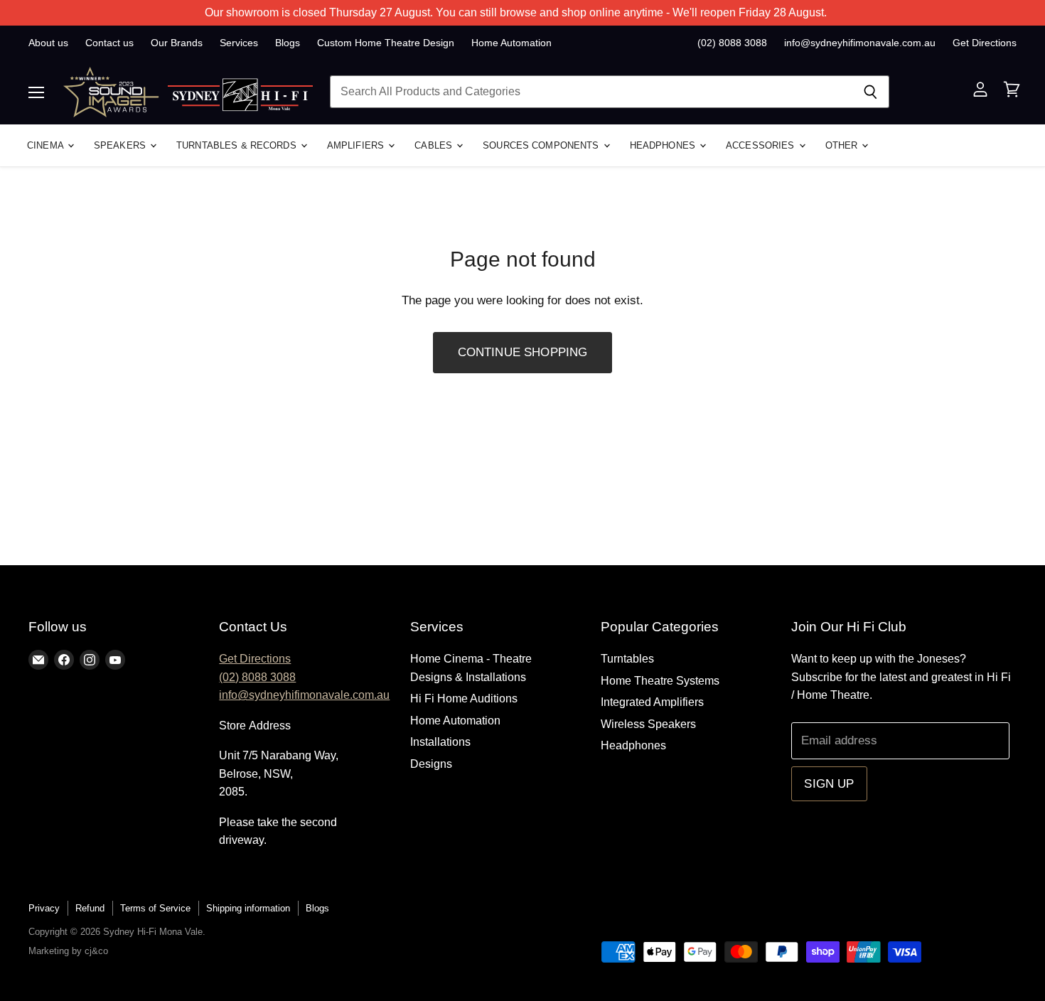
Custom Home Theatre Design (385, 42)
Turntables (627, 659)
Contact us (109, 42)
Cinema (46, 145)
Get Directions (985, 42)
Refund (89, 908)
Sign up (829, 784)
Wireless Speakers (648, 724)
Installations (440, 742)
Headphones (664, 145)
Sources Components (542, 145)
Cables (434, 145)
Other (843, 145)
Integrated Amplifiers (652, 702)
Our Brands (177, 42)
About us (48, 42)
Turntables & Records (237, 145)
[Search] (870, 91)
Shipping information (248, 908)
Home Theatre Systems (660, 681)
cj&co (96, 951)
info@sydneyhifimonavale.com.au (860, 42)
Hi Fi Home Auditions (464, 698)
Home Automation (511, 42)
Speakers (121, 145)
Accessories (762, 145)
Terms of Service (155, 908)
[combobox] (591, 91)
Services (239, 42)
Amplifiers (357, 145)
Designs (431, 764)
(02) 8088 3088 (732, 42)
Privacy (44, 908)
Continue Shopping (523, 352)
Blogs (287, 42)
